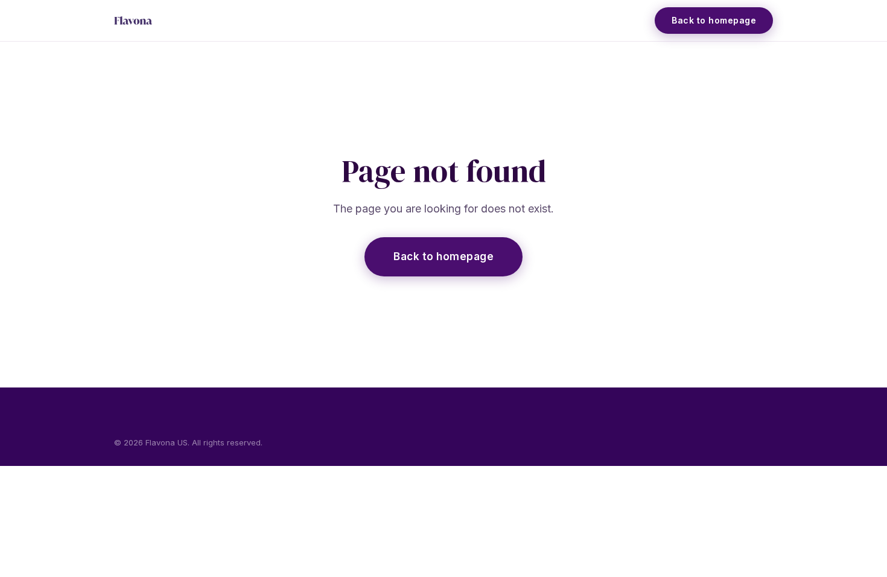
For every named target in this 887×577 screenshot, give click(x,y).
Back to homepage (443, 256)
